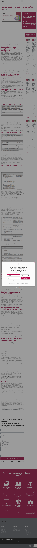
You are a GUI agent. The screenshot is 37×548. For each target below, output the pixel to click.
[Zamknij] (34, 262)
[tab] (12, 264)
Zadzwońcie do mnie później (25, 278)
